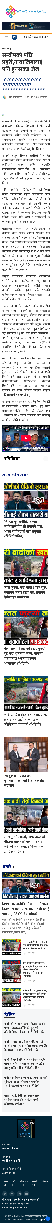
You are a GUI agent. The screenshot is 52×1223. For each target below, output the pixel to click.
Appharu (43, 1220)
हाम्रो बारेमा (13, 1183)
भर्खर (7, 866)
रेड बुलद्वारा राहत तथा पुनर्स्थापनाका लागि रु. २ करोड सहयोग (24, 781)
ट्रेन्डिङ (9, 1014)
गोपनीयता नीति (24, 1183)
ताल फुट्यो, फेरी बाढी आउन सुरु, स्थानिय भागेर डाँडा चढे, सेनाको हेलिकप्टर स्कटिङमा (25, 592)
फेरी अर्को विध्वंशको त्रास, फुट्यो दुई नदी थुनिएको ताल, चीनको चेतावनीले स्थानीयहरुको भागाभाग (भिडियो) (24, 656)
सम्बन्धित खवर (15, 475)
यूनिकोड (45, 1181)
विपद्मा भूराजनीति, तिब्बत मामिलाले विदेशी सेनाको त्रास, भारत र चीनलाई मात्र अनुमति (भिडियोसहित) (23, 529)
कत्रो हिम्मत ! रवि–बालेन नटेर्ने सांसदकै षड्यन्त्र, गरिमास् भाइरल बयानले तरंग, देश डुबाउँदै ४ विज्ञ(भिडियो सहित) (24, 1063)
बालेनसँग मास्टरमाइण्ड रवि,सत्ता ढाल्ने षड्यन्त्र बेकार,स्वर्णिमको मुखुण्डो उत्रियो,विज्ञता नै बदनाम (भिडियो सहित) (25, 1028)
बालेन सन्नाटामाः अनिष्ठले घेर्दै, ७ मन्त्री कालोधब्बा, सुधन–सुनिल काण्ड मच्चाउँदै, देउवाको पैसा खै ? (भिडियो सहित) (26, 1045)
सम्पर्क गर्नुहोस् (35, 1183)
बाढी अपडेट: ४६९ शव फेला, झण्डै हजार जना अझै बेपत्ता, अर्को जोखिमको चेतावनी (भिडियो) (25, 719)
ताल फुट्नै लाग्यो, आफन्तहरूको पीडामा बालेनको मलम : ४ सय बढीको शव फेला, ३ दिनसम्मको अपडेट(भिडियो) (24, 844)
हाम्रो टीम (6, 1183)
